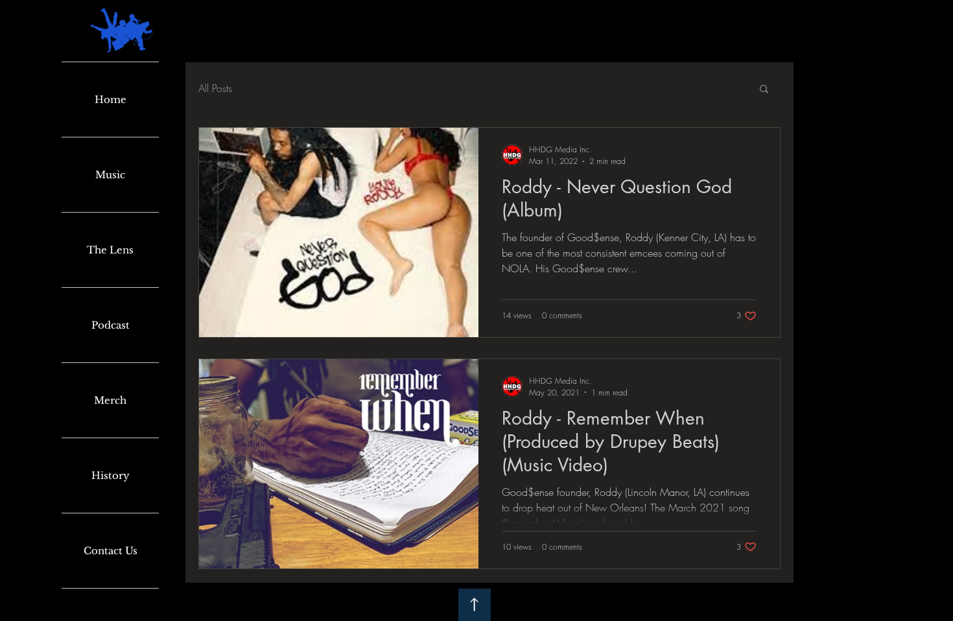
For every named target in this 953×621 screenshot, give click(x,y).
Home (110, 99)
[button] (764, 90)
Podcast (110, 325)
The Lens (110, 250)
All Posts (215, 88)
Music (110, 175)
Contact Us (110, 551)
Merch (110, 400)
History (110, 475)
